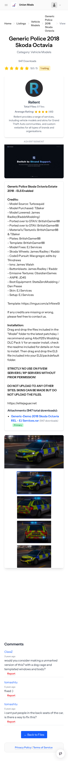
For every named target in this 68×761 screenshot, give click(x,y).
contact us (39, 316)
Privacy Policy (23, 747)
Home (7, 23)
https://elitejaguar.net (22, 403)
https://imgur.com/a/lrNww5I (40, 303)
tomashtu (10, 682)
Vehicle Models (35, 23)
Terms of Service (43, 747)
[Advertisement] (34, 602)
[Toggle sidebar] (6, 5)
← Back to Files (34, 734)
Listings (21, 23)
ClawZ (8, 652)
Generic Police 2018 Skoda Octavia (49, 23)
